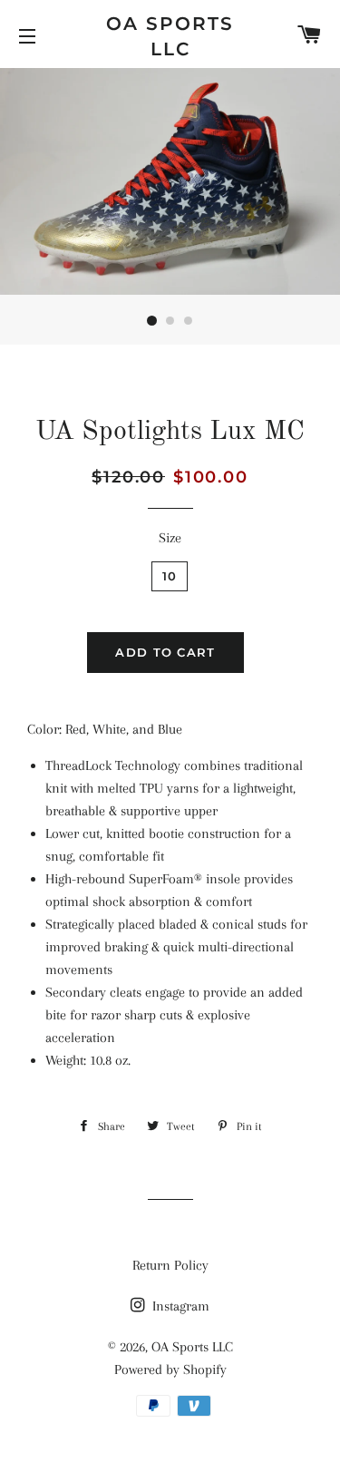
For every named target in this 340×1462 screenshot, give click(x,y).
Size (170, 538)
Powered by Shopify (170, 1369)
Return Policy (170, 1265)
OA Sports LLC (170, 36)
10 (170, 576)
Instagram (179, 1306)
